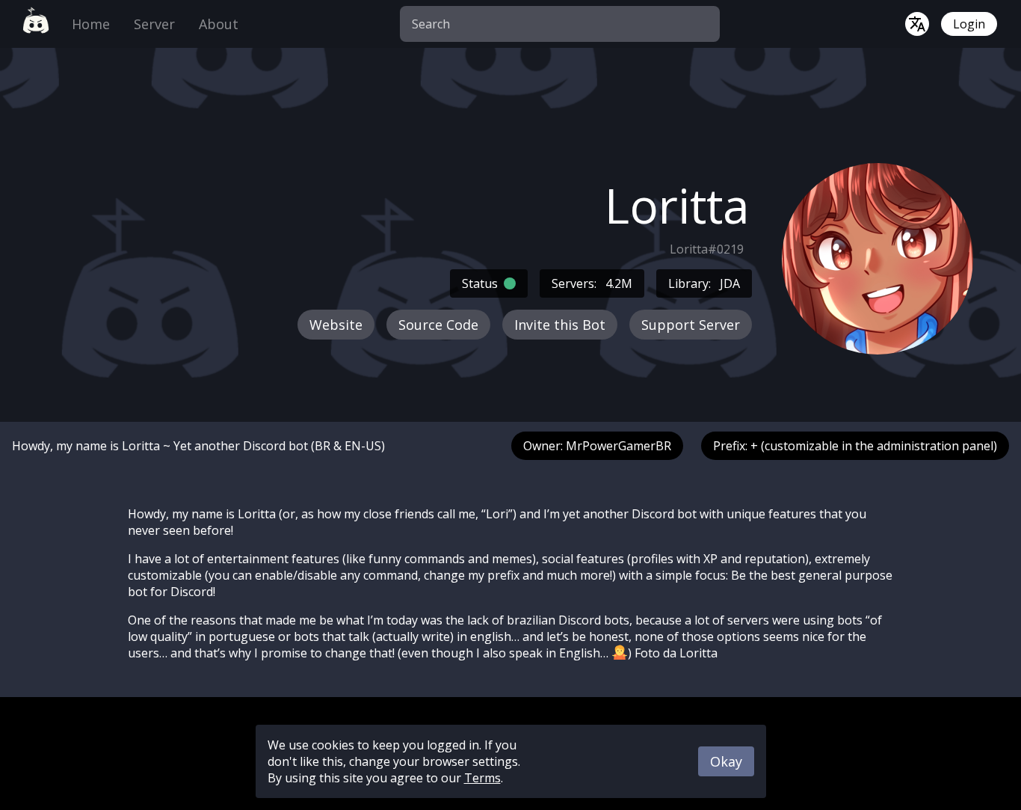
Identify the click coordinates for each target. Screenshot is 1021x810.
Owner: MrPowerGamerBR (597, 446)
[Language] (917, 24)
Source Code (438, 325)
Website (336, 325)
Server (154, 24)
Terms (482, 778)
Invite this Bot (559, 325)
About (218, 24)
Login (969, 24)
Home (91, 24)
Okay (726, 761)
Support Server (690, 325)
